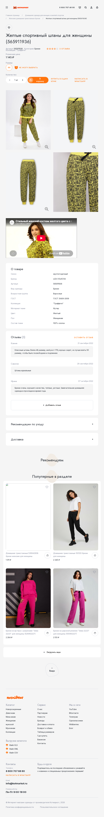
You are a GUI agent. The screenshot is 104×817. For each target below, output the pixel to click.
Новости (41, 717)
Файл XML (13, 749)
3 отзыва (64, 48)
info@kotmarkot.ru (16, 783)
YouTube (73, 709)
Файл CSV (13, 753)
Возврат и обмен (45, 728)
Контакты (41, 743)
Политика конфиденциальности (20, 807)
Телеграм (73, 717)
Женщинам (10, 721)
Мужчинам (10, 728)
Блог (71, 728)
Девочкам (10, 713)
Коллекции (10, 732)
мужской (10, 724)
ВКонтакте (74, 713)
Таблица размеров (45, 732)
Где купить (42, 736)
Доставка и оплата (45, 724)
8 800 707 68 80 (67, 7)
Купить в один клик (59, 80)
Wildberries (74, 724)
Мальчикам (11, 717)
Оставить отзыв (83, 337)
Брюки (37, 49)
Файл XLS (13, 745)
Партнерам (42, 713)
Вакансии (41, 739)
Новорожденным (13, 709)
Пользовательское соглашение (54, 807)
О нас (39, 709)
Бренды (40, 721)
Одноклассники (76, 721)
